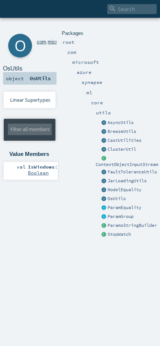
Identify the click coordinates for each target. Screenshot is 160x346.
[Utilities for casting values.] (104, 141)
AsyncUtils (121, 122)
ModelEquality (124, 189)
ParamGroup (121, 216)
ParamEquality (124, 207)
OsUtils (117, 198)
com (41, 42)
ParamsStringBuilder (132, 225)
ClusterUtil (122, 149)
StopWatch (119, 234)
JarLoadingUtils (127, 180)
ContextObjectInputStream (127, 164)
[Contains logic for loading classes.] (104, 181)
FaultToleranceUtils (132, 171)
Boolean (38, 173)
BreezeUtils (122, 131)
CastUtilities (124, 140)
